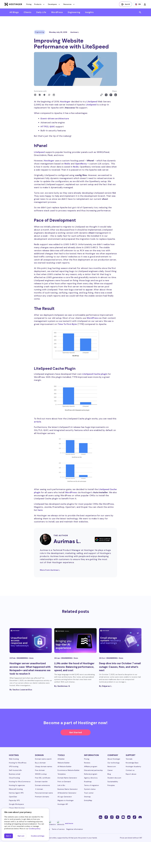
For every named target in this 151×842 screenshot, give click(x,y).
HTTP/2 (45, 126)
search (140, 12)
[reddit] (129, 817)
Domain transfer (41, 781)
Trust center (89, 793)
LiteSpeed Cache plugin (94, 374)
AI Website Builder (64, 766)
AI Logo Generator (65, 797)
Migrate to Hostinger (66, 800)
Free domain (40, 770)
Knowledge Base (132, 763)
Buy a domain (40, 763)
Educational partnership (93, 770)
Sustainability (112, 781)
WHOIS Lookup (41, 774)
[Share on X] (106, 94)
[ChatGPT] (35, 94)
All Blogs (14, 12)
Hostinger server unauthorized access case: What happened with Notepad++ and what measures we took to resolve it (30, 668)
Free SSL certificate (42, 778)
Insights (89, 12)
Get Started (75, 732)
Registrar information (74, 829)
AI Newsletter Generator (67, 793)
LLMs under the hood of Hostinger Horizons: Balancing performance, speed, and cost (74, 667)
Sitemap (87, 797)
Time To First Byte (67, 324)
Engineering (74, 12)
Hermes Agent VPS (16, 793)
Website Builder (64, 763)
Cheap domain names (43, 766)
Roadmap (88, 781)
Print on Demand (64, 781)
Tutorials (129, 759)
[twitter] (117, 817)
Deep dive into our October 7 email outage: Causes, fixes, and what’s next (120, 667)
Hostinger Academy (133, 766)
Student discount (114, 778)
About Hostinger (113, 759)
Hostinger (65, 101)
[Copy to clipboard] (101, 94)
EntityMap (88, 800)
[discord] (140, 817)
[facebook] (106, 817)
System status (90, 789)
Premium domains (42, 797)
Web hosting (14, 759)
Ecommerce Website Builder (69, 770)
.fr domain (39, 789)
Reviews (87, 763)
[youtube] (123, 817)
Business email (14, 774)
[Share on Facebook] (110, 94)
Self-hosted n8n (15, 770)
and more (69, 823)
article (37, 421)
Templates (62, 774)
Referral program (90, 774)
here (40, 510)
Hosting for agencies (17, 785)
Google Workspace (16, 804)
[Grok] (49, 94)
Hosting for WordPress (17, 763)
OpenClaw (13, 797)
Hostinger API (63, 804)
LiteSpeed (91, 101)
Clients (27, 12)
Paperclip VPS (14, 800)
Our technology (113, 763)
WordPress (57, 12)
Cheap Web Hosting (16, 808)
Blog (109, 774)
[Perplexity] (53, 94)
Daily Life (41, 12)
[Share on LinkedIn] (115, 94)
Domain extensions (42, 785)
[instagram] (112, 817)
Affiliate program (90, 766)
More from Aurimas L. (50, 570)
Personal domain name (44, 793)
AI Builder (61, 759)
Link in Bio (61, 785)
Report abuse (131, 774)
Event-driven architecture (55, 118)
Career (110, 770)
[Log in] (144, 4)
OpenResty (81, 163)
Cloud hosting (14, 778)
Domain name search (43, 759)
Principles (111, 785)
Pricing (28, 4)
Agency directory (91, 778)
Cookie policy (34, 829)
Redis (67, 163)
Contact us (130, 770)
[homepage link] (13, 4)
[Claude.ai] (39, 94)
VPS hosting (13, 766)
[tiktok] (134, 817)
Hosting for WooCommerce (19, 781)
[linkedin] (100, 817)
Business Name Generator (68, 789)
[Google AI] (44, 94)
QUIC (52, 126)
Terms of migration (91, 785)
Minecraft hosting (16, 789)
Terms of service (58, 829)
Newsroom (111, 766)
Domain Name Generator (67, 778)
